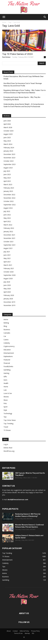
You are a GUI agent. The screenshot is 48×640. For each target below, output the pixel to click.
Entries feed (8, 448)
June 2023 (7, 174)
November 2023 (9, 158)
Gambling (7, 370)
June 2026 (7, 121)
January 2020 (8, 299)
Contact (15, 631)
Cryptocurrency (9, 346)
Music (6, 400)
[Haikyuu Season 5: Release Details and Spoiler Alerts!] (7, 538)
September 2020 (10, 275)
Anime (6, 319)
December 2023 (9, 154)
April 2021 (7, 262)
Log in (6, 444)
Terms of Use (18, 633)
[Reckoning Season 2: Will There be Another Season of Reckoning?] (7, 517)
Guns (5, 380)
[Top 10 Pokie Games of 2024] (24, 40)
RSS (33, 633)
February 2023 (9, 188)
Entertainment (9, 353)
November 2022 (9, 198)
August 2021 (8, 248)
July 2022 (7, 211)
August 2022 (8, 208)
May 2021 (7, 258)
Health (6, 383)
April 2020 (7, 292)
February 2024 (9, 147)
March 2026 (8, 127)
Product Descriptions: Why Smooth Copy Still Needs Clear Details (24, 78)
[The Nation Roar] (24, 7)
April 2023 (7, 181)
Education (7, 350)
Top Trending (8, 423)
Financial (7, 363)
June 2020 (7, 285)
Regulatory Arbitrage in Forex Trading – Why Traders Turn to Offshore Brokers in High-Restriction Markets (25, 91)
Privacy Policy (35, 631)
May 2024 (7, 141)
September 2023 (10, 164)
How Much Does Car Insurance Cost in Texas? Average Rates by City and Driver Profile (23, 84)
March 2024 (8, 144)
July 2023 (7, 171)
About (9, 631)
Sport (5, 407)
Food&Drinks (8, 366)
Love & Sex (8, 393)
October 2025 (9, 131)
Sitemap (27, 633)
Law (5, 390)
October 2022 (9, 201)
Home (4, 22)
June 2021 (7, 255)
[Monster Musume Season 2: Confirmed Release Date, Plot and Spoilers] (7, 527)
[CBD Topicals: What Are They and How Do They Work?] (7, 476)
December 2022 (9, 194)
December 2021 (9, 235)
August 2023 (8, 168)
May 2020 (7, 288)
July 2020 (7, 282)
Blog (5, 326)
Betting (6, 323)
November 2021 (9, 238)
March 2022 (8, 225)
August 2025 (8, 134)
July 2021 (7, 252)
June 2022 (7, 215)
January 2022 (8, 231)
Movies (6, 397)
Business (7, 329)
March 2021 (8, 265)
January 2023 (8, 191)
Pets (5, 403)
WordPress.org (9, 451)
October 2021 (9, 241)
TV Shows (7, 430)
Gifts (5, 376)
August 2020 (8, 278)
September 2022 (10, 205)
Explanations (8, 356)
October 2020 (9, 272)
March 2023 (8, 184)
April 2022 (7, 221)
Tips (5, 417)
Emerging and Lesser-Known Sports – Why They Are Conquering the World (22, 98)
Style (5, 410)
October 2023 (9, 161)
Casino (6, 340)
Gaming (6, 373)
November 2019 (9, 305)
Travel (6, 427)
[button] (3, 17)
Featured (7, 360)
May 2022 (7, 218)
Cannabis (7, 333)
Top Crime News (10, 420)
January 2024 (8, 151)
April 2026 (7, 124)
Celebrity (7, 343)
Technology (8, 413)
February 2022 (9, 228)
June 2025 (7, 137)
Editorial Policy (24, 631)
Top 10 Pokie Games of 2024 (17, 54)
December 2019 (9, 302)
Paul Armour (6, 57)
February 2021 (9, 268)
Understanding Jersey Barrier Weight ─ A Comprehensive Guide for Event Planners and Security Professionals (24, 105)
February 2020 (9, 295)
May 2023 (7, 178)
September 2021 (10, 245)
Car (5, 336)
